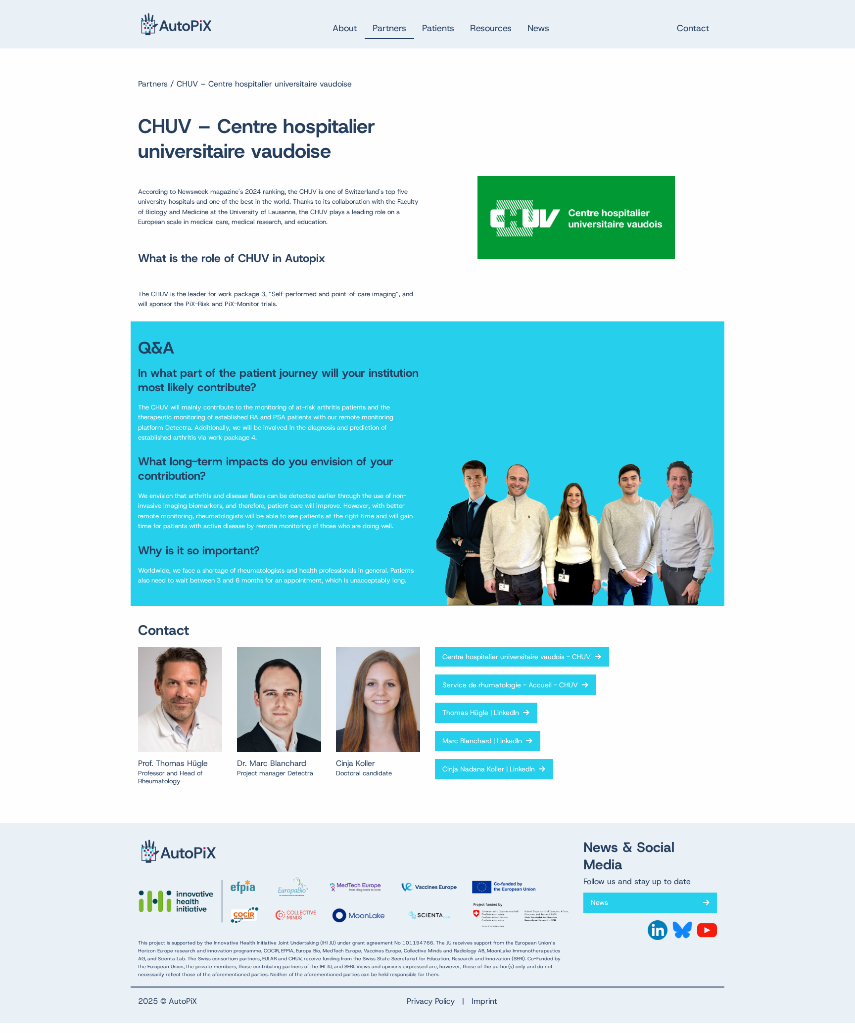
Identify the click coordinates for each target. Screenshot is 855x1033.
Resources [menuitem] (491, 28)
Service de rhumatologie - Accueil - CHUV (512, 685)
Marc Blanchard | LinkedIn (484, 741)
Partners (153, 84)
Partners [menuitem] (389, 28)
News (601, 902)
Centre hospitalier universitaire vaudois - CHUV (518, 657)
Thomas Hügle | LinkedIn (482, 713)
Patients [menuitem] (438, 28)
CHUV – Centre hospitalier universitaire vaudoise (264, 84)
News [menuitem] (538, 28)
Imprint (484, 1001)
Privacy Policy (431, 1001)
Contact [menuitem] (693, 28)
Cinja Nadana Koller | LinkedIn (490, 769)
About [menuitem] (344, 28)
